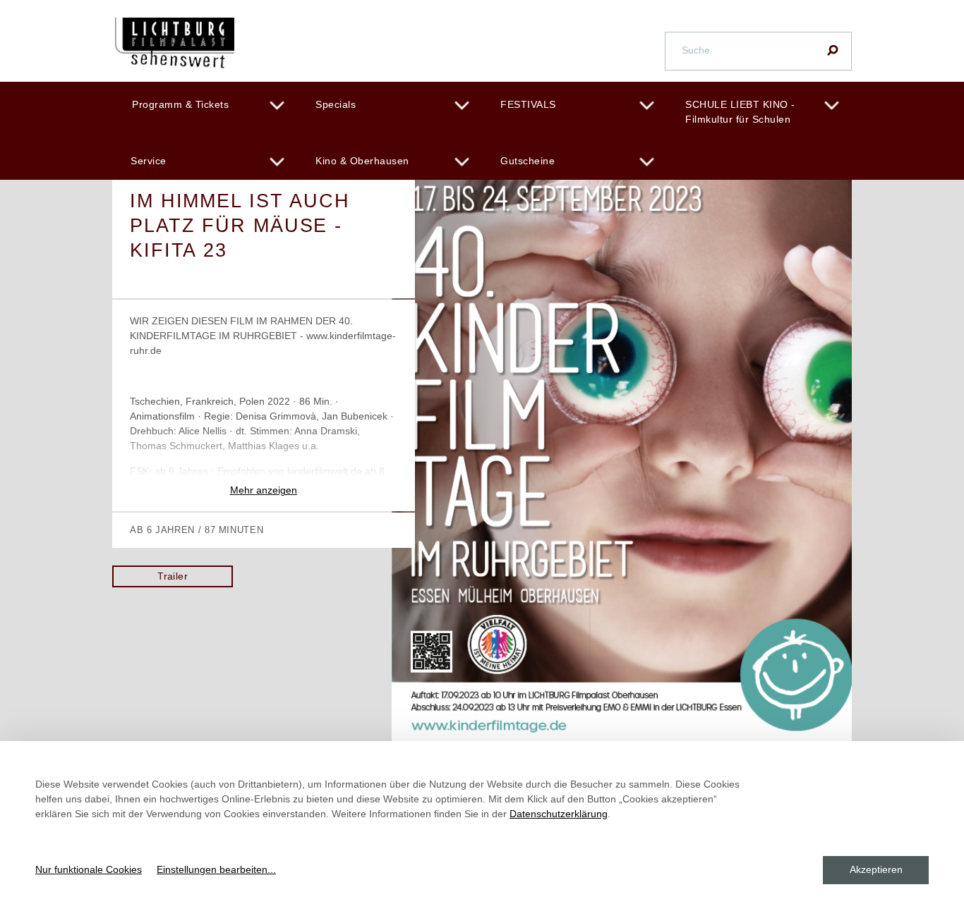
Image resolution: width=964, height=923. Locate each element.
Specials (335, 104)
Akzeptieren (876, 869)
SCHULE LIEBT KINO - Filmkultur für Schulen (740, 112)
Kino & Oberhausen (362, 160)
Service (149, 160)
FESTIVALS (528, 104)
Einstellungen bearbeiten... (216, 869)
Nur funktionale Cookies (88, 869)
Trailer (172, 576)
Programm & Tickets (180, 104)
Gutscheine (527, 160)
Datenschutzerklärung (559, 813)
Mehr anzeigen (263, 490)
